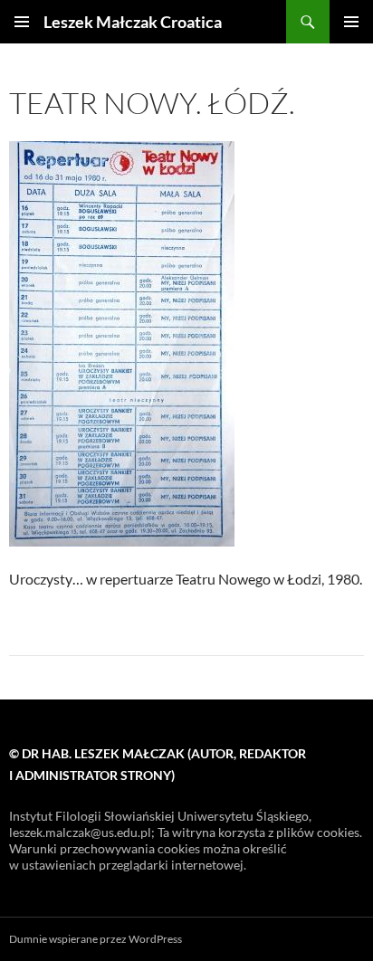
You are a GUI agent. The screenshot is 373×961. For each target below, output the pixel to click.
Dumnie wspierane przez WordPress (95, 939)
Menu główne (351, 21)
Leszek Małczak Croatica (132, 22)
